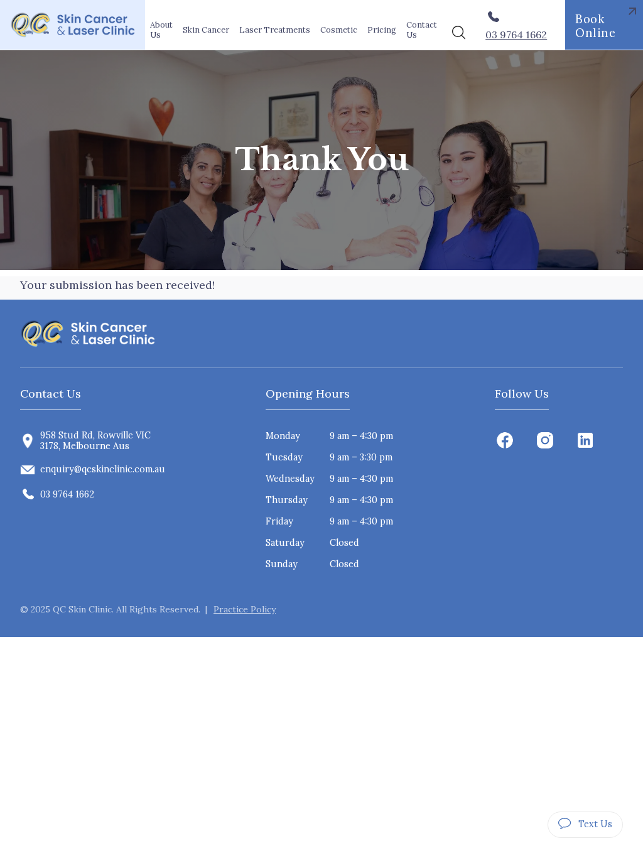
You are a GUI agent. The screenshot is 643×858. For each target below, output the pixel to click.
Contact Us (421, 29)
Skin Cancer (206, 29)
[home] (72, 25)
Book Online (595, 25)
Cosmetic (338, 29)
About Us (161, 29)
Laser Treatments (274, 29)
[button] (206, 30)
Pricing (381, 29)
